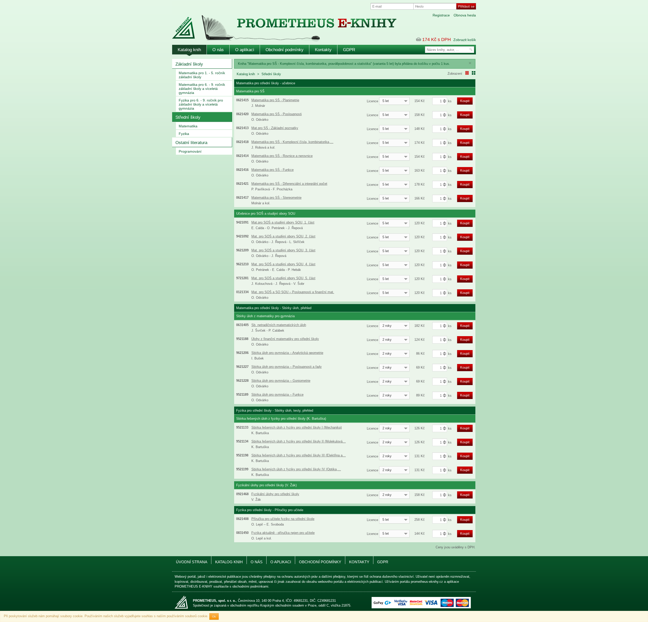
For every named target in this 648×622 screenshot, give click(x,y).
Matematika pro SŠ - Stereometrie (276, 197)
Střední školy (187, 117)
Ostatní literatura (191, 142)
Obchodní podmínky (284, 49)
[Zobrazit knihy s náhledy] (473, 73)
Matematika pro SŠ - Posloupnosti (276, 114)
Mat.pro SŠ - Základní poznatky (274, 128)
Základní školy (189, 64)
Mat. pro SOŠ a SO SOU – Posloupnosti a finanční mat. (292, 292)
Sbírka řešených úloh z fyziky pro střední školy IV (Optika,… (296, 469)
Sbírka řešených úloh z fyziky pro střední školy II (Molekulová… (298, 441)
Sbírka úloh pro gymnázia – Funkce (277, 394)
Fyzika (184, 134)
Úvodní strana (191, 562)
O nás (218, 49)
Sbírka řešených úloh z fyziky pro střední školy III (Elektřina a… (298, 455)
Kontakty (323, 49)
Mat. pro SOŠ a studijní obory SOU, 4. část (283, 264)
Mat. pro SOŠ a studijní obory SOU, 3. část (283, 250)
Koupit (465, 101)
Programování (190, 151)
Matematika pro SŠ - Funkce (272, 170)
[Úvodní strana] (273, 25)
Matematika (188, 126)
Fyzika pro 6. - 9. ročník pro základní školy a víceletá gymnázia (201, 104)
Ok (214, 616)
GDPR (349, 49)
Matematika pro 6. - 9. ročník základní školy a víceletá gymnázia (202, 89)
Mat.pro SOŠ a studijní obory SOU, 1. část (282, 222)
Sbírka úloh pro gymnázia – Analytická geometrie (287, 353)
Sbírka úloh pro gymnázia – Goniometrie (280, 381)
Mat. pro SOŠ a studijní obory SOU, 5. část (283, 278)
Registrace (441, 15)
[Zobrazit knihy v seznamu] (467, 73)
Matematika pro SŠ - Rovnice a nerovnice (282, 156)
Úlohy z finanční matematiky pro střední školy (285, 339)
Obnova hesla (465, 15)
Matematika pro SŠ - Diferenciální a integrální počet (289, 184)
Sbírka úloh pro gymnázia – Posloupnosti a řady (286, 367)
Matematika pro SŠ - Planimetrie (275, 100)
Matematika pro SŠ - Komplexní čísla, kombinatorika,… (292, 142)
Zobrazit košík (464, 40)
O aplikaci (244, 49)
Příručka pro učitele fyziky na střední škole (282, 519)
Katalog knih (189, 49)
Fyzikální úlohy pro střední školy (275, 494)
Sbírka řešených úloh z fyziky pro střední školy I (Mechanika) (296, 427)
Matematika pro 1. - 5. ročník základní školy (202, 75)
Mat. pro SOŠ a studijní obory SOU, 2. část (283, 236)
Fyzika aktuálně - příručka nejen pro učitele (283, 533)
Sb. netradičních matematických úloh (278, 325)
